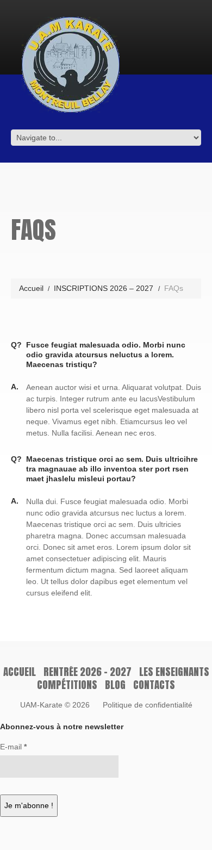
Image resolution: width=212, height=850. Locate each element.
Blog (115, 684)
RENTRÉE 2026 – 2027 (87, 671)
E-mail (13, 746)
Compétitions (67, 684)
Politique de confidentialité (147, 704)
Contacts (154, 684)
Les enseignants (174, 671)
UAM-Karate (41, 704)
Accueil (31, 288)
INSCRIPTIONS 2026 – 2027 (103, 288)
